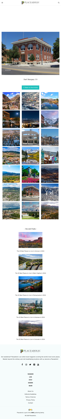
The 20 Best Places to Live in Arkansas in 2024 (30, 317)
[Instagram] (26, 364)
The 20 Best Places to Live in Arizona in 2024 (30, 251)
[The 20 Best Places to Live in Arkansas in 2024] (30, 306)
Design (30, 383)
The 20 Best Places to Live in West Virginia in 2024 (30, 273)
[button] (58, 2)
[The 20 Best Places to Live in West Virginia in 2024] (30, 262)
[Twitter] (30, 364)
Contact (30, 403)
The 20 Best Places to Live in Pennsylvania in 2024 (30, 295)
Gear (30, 385)
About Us (30, 391)
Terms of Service (30, 397)
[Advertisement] (30, 17)
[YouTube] (38, 364)
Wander (30, 374)
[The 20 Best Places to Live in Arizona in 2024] (30, 240)
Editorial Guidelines (30, 394)
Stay (30, 380)
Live (30, 377)
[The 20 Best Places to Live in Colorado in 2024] (30, 328)
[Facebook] (22, 364)
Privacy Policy (30, 400)
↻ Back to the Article (30, 87)
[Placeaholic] (30, 2)
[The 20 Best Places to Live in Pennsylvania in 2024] (30, 284)
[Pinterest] (34, 364)
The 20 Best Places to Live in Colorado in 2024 (30, 339)
